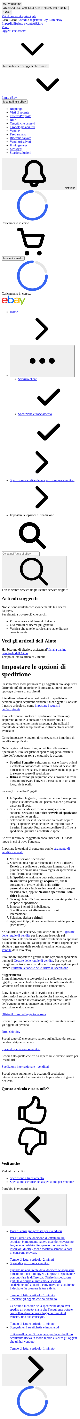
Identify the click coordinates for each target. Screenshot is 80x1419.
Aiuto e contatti (26, 23)
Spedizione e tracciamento (27, 1178)
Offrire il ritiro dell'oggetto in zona (24, 1014)
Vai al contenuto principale (19, 16)
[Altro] (42, 361)
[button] (40, 1110)
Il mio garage (18, 145)
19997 (6, 12)
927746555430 (12, 3)
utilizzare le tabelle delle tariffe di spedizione (39, 968)
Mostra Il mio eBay (14, 101)
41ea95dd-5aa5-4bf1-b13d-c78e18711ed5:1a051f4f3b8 (35, 8)
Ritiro (39, 23)
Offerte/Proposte (20, 116)
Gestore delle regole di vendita (33, 960)
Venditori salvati (20, 141)
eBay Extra (48, 20)
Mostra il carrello (13, 258)
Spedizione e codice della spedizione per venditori (42, 480)
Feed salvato (18, 134)
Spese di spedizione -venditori (21, 1049)
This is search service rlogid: (20, 590)
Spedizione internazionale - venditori (25, 1066)
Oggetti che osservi (22, 123)
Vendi (5, 27)
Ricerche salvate (20, 138)
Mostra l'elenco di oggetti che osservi (25, 66)
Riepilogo (16, 108)
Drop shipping (11, 1031)
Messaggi (16, 149)
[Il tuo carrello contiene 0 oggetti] (32, 254)
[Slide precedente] (34, 1210)
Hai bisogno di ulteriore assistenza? (24, 649)
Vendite (15, 130)
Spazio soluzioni (20, 152)
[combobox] (21, 554)
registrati (35, 20)
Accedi (22, 20)
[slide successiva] (34, 1370)
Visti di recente (19, 112)
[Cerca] (34, 572)
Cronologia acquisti (22, 127)
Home (14, 312)
